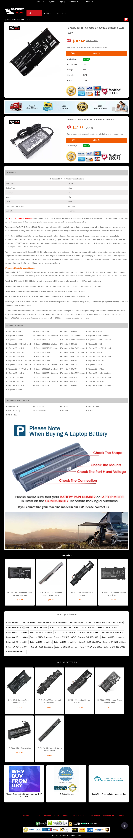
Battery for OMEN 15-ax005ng (42, 647)
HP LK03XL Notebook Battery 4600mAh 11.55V (19, 701)
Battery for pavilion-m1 (14, 627)
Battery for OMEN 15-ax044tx (41, 632)
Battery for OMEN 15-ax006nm (114, 642)
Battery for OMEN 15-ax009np (89, 637)
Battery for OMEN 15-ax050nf (84, 627)
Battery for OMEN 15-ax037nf (65, 637)
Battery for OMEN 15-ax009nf (17, 642)
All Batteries (34, 13)
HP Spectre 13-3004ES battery (20, 218)
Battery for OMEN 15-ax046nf (17, 632)
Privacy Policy (94, 815)
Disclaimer (121, 815)
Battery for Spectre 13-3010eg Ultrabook (52, 622)
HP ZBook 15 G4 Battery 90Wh (19, 748)
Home (9, 20)
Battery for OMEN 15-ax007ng (90, 642)
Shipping (62, 2)
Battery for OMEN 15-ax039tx (17, 637)
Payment (51, 2)
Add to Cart (97, 53)
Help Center (62, 13)
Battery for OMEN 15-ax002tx (114, 647)
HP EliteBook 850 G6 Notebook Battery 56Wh (49, 701)
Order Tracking (75, 2)
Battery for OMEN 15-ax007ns (65, 642)
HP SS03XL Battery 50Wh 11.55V (82, 594)
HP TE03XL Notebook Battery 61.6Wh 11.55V (113, 594)
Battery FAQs (108, 815)
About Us (40, 2)
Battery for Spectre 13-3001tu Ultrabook (108, 622)
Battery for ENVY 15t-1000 (16, 652)
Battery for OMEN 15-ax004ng (66, 647)
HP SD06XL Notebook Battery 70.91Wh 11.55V (79, 701)
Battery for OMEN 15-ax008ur (41, 642)
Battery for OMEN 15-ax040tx (112, 632)
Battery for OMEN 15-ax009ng (113, 637)
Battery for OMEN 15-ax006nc (17, 647)
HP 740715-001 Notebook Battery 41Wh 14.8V (51, 594)
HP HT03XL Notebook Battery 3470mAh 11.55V (19, 594)
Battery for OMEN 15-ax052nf (60, 627)
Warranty (65, 815)
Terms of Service (79, 815)
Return (56, 815)
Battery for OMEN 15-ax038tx (41, 637)
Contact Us (89, 2)
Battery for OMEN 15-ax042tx (88, 632)
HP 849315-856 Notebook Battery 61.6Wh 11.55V (109, 701)
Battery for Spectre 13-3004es (81, 622)
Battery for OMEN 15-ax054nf (36, 627)
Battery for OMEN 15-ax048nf (107, 627)
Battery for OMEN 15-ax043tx (65, 632)
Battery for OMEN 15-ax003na (90, 647)
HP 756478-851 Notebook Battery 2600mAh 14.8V (49, 749)
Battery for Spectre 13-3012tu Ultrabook (20, 622)
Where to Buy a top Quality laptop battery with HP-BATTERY (24, 795)
